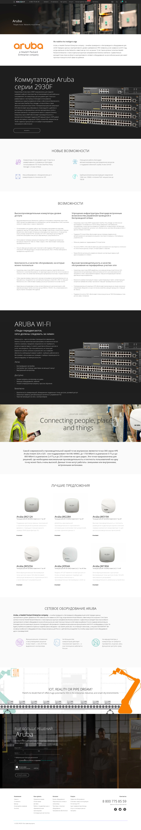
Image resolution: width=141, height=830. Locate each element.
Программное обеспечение (60, 810)
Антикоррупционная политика (41, 813)
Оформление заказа (39, 799)
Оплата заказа (37, 801)
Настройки (73, 810)
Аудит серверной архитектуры (78, 806)
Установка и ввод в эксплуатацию (79, 801)
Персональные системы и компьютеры (60, 803)
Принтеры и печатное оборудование (59, 807)
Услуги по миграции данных (77, 808)
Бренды (16, 804)
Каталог (46, 2)
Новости (16, 799)
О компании (54, 2)
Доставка (36, 804)
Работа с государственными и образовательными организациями (42, 808)
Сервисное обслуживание (77, 799)
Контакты (95, 2)
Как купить (63, 2)
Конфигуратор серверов (82, 2)
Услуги (71, 2)
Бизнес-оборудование (59, 799)
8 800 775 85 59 (34, 2)
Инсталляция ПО (74, 804)
